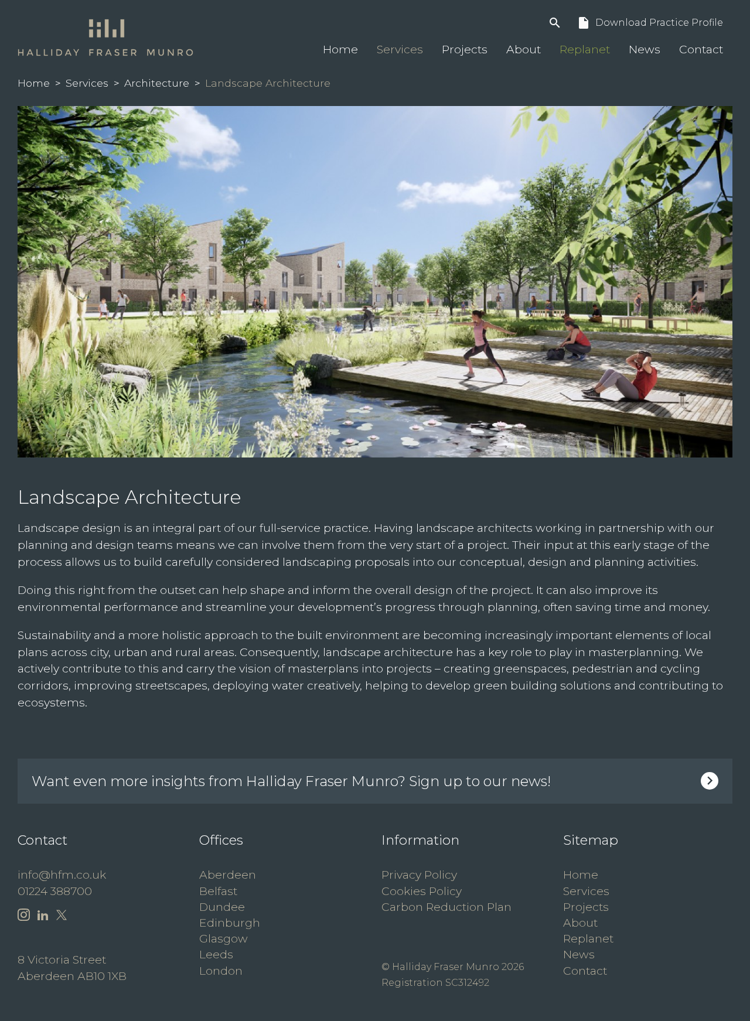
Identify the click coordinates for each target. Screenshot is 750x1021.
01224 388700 (55, 891)
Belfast (218, 891)
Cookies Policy (421, 891)
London (221, 971)
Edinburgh (229, 923)
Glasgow (223, 938)
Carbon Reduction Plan (446, 907)
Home (340, 49)
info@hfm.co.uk (62, 875)
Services (400, 49)
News (644, 49)
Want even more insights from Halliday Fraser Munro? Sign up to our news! (291, 781)
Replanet (585, 49)
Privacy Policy (419, 875)
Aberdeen (227, 875)
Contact (701, 49)
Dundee (222, 907)
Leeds (216, 954)
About (523, 49)
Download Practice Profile (650, 23)
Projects (465, 49)
